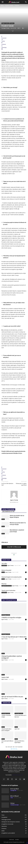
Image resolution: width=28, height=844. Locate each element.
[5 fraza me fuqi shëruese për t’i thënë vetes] (14, 628)
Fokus (3, 519)
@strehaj (14, 749)
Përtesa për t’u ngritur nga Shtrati (21, 484)
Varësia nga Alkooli (14, 788)
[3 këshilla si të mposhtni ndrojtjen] (14, 609)
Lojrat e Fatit (5, 677)
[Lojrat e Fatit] (14, 669)
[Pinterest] (12, 779)
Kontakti (17, 839)
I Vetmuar (12, 803)
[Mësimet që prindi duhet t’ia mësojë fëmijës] (5, 524)
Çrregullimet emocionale (6, 585)
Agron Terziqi (6, 28)
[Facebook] (3, 779)
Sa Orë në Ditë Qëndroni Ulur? (7, 484)
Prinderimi (17, 5)
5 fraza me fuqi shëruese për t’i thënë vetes (13, 637)
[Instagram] (7, 779)
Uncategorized (13, 790)
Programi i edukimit (9, 5)
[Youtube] (24, 779)
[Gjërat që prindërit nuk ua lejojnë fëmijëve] (5, 517)
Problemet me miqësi (15, 804)
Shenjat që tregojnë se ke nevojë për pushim (11, 577)
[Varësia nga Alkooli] (5, 790)
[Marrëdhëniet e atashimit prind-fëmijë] (5, 531)
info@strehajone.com (17, 775)
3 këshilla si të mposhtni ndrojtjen (11, 617)
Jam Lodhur (4, 563)
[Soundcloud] (16, 779)
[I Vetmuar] (5, 805)
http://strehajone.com (14, 502)
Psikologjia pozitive (6, 614)
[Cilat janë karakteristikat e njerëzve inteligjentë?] (14, 648)
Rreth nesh (11, 839)
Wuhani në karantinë (6, 570)
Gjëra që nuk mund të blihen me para (12, 696)
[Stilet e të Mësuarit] (5, 797)
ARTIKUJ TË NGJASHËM (8, 509)
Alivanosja (3, 583)
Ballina (2, 5)
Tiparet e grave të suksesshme (8, 590)
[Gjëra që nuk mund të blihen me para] (14, 688)
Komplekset (4, 565)
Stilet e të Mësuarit (14, 796)
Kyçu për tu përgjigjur (14, 547)
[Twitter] (20, 779)
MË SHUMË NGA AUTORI (8, 511)
